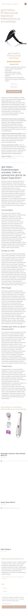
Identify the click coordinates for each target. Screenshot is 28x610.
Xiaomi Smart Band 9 (8, 502)
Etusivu (5, 588)
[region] (14, 602)
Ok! (14, 606)
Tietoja (5, 591)
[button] (25, 4)
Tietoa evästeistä (6, 603)
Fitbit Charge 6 (6, 549)
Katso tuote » (4, 457)
